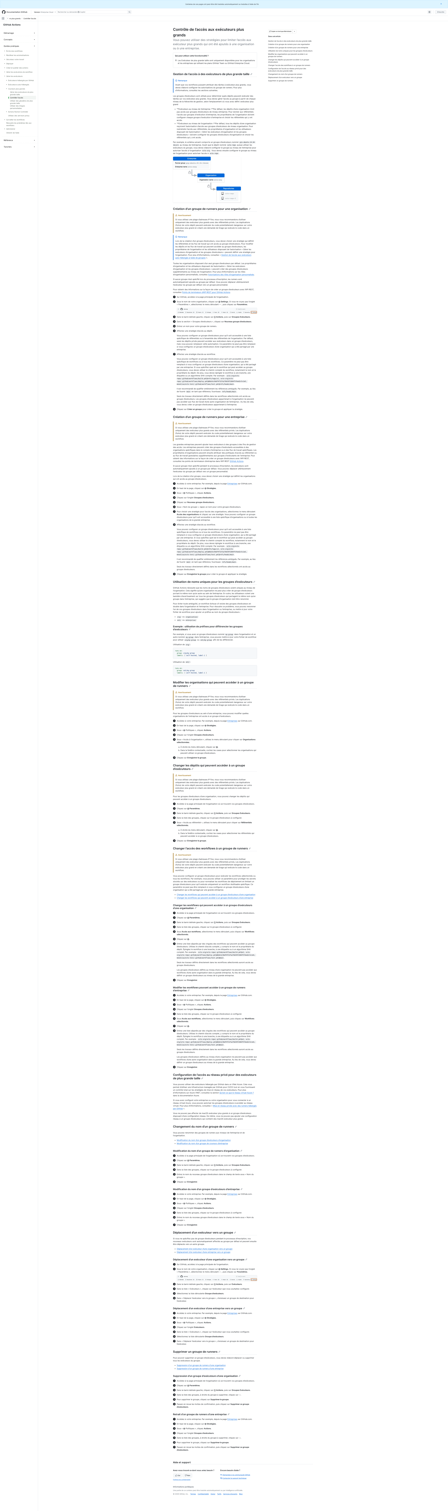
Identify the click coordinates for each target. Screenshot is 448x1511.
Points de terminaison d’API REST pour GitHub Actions (206, 292)
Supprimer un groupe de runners (195, 1351)
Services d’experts (230, 1494)
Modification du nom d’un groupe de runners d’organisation (206, 1150)
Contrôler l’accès (29, 18)
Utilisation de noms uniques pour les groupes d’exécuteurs (212, 581)
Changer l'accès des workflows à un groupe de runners (210, 848)
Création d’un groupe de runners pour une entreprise (209, 417)
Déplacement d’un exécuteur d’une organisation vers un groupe (204, 1249)
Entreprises (232, 483)
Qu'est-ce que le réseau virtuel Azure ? (236, 1093)
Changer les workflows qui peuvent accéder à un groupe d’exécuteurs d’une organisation (216, 894)
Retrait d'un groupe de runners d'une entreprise (200, 1414)
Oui (179, 1475)
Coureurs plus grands (12, 18)
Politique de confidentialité (181, 1479)
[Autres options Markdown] (294, 31)
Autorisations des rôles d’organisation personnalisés (231, 274)
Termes (193, 1494)
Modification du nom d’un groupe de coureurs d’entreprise (202, 1143)
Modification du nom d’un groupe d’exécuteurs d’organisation (204, 1140)
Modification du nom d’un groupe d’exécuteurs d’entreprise (206, 1189)
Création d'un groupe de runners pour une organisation (210, 209)
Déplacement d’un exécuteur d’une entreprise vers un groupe (203, 1252)
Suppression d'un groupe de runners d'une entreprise (200, 1368)
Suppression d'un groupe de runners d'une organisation (201, 1365)
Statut (213, 1494)
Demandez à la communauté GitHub (236, 1475)
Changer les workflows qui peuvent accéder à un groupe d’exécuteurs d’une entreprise (215, 898)
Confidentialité (203, 1494)
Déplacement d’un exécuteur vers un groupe (203, 1232)
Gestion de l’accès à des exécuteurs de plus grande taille (211, 74)
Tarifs (219, 1494)
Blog (241, 1494)
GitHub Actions (12, 24)
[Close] (441, 3)
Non (188, 1475)
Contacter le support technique (234, 1478)
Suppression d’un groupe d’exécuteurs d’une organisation (205, 1376)
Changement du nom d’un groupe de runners (203, 1126)
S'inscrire (440, 12)
